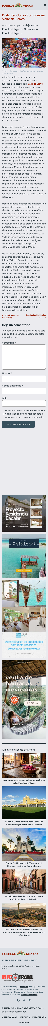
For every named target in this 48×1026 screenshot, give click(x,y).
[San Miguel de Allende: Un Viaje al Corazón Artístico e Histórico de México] (24, 882)
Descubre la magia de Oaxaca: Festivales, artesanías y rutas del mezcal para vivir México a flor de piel (24, 932)
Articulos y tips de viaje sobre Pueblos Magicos (18, 71)
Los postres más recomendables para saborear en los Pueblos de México (24, 781)
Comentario (9, 342)
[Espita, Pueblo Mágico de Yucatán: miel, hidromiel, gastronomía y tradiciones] (24, 845)
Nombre (7, 373)
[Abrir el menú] (45, 5)
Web (4, 398)
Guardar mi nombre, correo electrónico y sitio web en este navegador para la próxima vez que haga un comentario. (25, 413)
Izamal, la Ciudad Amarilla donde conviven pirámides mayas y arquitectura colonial (24, 823)
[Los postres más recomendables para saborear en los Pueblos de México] (24, 766)
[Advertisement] (24, 464)
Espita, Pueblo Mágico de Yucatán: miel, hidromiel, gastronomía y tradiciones (24, 864)
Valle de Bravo (35, 83)
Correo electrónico (12, 385)
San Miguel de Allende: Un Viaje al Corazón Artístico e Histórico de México (24, 897)
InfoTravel (24, 987)
